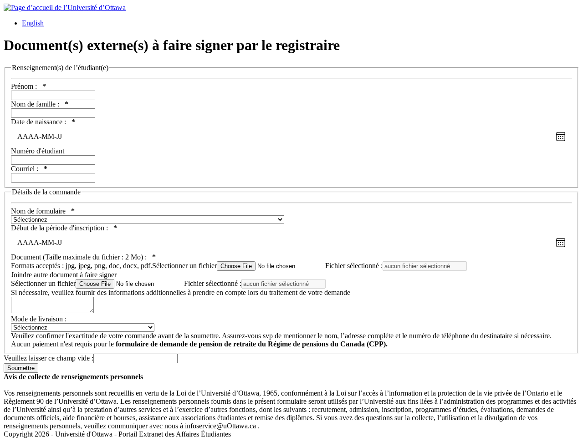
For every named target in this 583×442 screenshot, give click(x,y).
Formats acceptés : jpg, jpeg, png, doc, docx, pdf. (114, 265)
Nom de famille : (39, 104)
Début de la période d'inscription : (64, 228)
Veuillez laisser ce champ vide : (48, 358)
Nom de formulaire (43, 211)
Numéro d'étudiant (37, 151)
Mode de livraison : (38, 319)
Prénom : (28, 86)
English (33, 23)
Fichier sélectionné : (354, 265)
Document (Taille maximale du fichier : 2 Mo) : (83, 257)
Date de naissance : (43, 122)
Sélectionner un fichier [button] (184, 265)
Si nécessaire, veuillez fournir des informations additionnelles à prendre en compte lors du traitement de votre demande (180, 292)
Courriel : (29, 169)
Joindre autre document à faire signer (64, 275)
